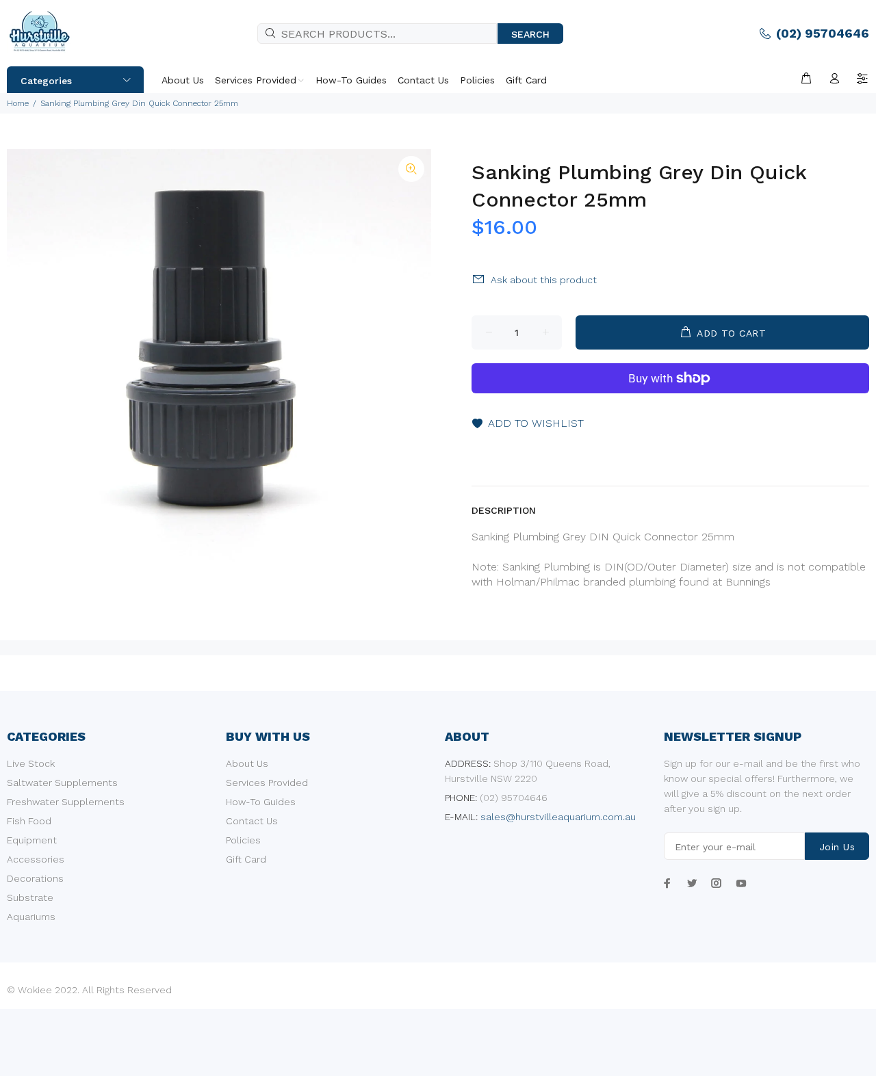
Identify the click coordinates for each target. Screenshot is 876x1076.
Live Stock (31, 763)
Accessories (35, 859)
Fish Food (29, 820)
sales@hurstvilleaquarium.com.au (558, 816)
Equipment (32, 840)
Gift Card (246, 859)
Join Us (837, 846)
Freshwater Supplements (66, 801)
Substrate (30, 897)
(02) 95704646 (822, 33)
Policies (243, 840)
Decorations (35, 878)
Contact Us (252, 820)
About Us (247, 763)
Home (18, 103)
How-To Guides (261, 801)
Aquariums (31, 916)
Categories (46, 80)
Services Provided (267, 782)
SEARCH (530, 34)
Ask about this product (544, 279)
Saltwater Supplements (62, 782)
